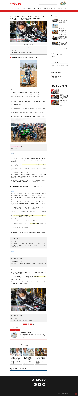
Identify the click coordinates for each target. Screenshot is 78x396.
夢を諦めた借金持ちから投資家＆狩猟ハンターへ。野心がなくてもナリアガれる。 (62, 37)
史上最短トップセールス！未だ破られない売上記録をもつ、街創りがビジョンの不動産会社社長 (62, 21)
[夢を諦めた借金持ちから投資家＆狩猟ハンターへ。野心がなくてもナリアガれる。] (55, 38)
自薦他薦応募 (59, 8)
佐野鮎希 (26, 363)
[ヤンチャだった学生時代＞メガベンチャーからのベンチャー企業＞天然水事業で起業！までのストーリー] (16, 352)
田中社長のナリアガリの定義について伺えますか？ (21, 52)
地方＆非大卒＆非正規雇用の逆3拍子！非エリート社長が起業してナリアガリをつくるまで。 (28, 360)
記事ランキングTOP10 (31, 8)
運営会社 (65, 8)
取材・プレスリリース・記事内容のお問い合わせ (35, 388)
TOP (12, 8)
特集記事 (53, 56)
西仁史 (38, 363)
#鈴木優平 (64, 22)
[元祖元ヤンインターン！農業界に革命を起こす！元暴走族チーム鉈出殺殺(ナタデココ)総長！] (55, 44)
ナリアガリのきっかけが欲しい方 (42, 8)
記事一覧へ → (66, 48)
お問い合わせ (53, 8)
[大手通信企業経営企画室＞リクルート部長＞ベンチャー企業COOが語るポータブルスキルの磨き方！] (41, 352)
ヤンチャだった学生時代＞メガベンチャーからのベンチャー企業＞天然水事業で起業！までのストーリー (15, 360)
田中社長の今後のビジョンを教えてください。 (20, 50)
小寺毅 (13, 363)
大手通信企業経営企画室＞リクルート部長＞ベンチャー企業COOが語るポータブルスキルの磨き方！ (40, 360)
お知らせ (23, 8)
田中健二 (17, 327)
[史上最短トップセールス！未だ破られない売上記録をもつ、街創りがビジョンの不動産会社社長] (55, 21)
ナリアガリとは (17, 8)
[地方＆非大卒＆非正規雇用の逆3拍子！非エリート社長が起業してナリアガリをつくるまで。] (28, 352)
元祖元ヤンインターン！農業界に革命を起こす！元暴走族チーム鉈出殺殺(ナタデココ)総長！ (62, 44)
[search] (57, 3)
